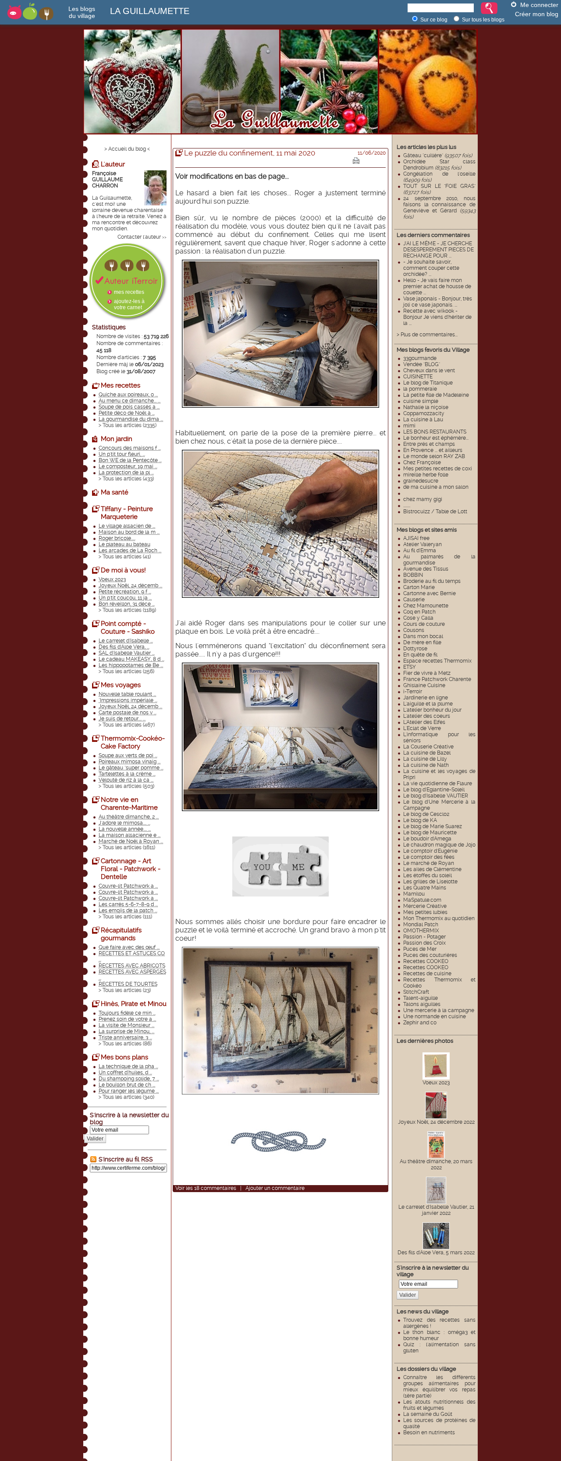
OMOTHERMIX (421, 931)
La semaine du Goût (427, 1414)
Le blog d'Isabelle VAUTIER (435, 796)
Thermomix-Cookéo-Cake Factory (133, 742)
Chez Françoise (422, 462)
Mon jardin (116, 439)
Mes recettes (120, 385)
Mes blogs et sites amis (427, 529)
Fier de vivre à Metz (427, 673)
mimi (409, 426)
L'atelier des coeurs (426, 716)
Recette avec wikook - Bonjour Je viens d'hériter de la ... (437, 317)
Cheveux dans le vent (429, 370)
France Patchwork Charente (437, 679)
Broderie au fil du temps (432, 581)
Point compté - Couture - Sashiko (128, 627)
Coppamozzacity (423, 413)
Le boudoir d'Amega (427, 839)
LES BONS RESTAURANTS (434, 432)
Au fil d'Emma (419, 550)
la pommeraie (420, 389)
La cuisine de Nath (426, 765)
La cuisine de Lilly (425, 759)
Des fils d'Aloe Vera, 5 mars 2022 (436, 1252)
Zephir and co (420, 1023)
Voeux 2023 (436, 1083)
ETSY (409, 667)
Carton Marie (419, 587)
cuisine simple (420, 401)
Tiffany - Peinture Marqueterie (127, 513)
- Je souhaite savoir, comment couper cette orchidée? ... (431, 268)
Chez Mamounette (425, 606)
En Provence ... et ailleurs (432, 450)
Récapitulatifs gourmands (121, 934)
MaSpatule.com (422, 900)
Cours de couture (424, 624)
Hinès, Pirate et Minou (134, 1004)
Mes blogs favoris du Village (433, 349)
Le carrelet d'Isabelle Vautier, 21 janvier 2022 (436, 1210)
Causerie (414, 599)
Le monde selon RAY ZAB (434, 456)
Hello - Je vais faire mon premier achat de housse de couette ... (437, 286)
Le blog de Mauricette (430, 832)
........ (406, 505)
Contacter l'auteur (139, 237)
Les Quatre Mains (424, 888)
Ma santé (114, 492)
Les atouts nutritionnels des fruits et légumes (439, 1405)
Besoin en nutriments (429, 1432)
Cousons (413, 630)
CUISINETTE (418, 377)
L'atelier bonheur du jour (432, 710)
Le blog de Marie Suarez (432, 826)
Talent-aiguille (420, 998)
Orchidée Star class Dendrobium (439, 165)
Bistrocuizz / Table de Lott (435, 511)
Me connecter (539, 4)
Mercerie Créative (425, 906)
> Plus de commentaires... (427, 335)
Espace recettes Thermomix (437, 661)
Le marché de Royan (428, 863)
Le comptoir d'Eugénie (430, 851)
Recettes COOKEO (425, 961)
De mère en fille (422, 642)
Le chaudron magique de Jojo (439, 845)
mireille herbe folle (425, 475)
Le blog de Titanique (428, 383)
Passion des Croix (424, 943)
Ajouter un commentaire (275, 1188)
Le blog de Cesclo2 (426, 814)
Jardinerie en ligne (425, 698)
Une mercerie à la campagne (438, 1010)
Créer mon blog (536, 14)
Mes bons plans (124, 1057)
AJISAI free (416, 538)
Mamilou (414, 894)
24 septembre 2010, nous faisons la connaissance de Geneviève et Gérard (439, 207)
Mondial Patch (420, 924)
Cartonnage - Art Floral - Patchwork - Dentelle (130, 869)
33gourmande (420, 358)
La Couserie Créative (428, 747)
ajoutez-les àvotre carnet (129, 304)
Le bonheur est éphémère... (436, 438)
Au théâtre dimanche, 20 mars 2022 (436, 1164)
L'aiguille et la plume (428, 704)
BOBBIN (413, 575)
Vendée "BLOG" (421, 364)
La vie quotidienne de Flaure (437, 783)
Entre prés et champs (429, 444)
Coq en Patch (419, 612)
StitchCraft (416, 992)
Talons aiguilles (421, 1004)
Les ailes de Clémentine (432, 869)
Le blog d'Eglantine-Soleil (434, 790)
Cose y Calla (418, 618)
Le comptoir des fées (428, 857)
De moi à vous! (123, 570)
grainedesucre (420, 481)
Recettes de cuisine (427, 973)
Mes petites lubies (425, 912)
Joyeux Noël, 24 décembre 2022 (436, 1122)
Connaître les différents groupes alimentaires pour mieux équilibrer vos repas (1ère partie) (439, 1386)
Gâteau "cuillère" (437, 155)
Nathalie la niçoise (425, 407)
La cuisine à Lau (423, 419)
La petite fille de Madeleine (436, 395)
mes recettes (129, 292)
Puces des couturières (430, 955)
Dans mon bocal (423, 636)
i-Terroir (412, 691)
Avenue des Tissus (425, 569)
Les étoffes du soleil (427, 875)
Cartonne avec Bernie (429, 593)
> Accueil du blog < (127, 149)
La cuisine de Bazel (427, 753)
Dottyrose (415, 649)
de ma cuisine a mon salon (436, 487)
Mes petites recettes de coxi (437, 469)
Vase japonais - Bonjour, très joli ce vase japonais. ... (437, 302)
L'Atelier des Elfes (424, 722)
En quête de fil (420, 655)
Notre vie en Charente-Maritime (129, 804)
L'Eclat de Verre (422, 728)
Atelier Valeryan (422, 544)
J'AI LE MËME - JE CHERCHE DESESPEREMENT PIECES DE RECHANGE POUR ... (438, 249)
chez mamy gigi (422, 499)
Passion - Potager (424, 937)
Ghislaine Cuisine (424, 685)
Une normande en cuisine (434, 1016)
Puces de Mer (420, 949)
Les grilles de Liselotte (430, 882)
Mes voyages (121, 685)
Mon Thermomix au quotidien (439, 918)
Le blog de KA (420, 820)
